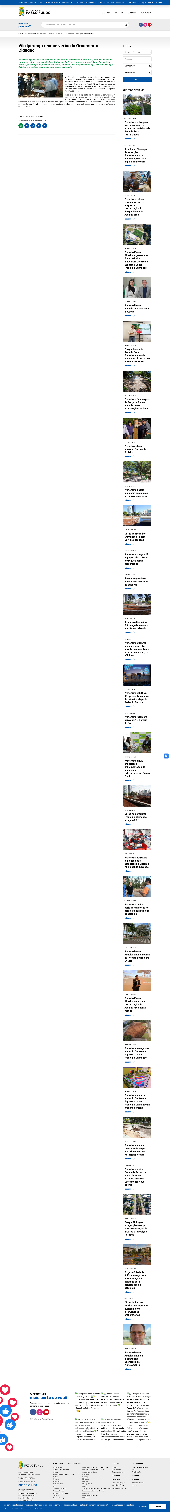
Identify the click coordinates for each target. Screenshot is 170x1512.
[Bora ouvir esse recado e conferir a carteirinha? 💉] (139, 1430)
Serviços (80, 2)
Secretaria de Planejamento (35, 34)
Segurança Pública (59, 1488)
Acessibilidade (53, 2)
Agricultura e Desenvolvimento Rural (95, 1467)
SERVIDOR (135, 1479)
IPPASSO (85, 1498)
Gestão (55, 1477)
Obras (55, 1486)
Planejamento (87, 1484)
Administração (58, 1467)
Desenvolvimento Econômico (63, 1474)
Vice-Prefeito (116, 1470)
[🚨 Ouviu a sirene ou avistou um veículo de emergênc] (113, 1404)
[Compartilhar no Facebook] (26, 125)
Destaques (142, 2)
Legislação (132, 2)
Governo (119, 13)
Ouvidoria (132, 13)
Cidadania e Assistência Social (93, 1470)
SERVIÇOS (135, 1476)
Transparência (90, 2)
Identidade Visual (118, 1485)
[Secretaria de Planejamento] (34, 14)
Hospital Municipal (59, 1498)
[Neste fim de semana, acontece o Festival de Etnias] (87, 1430)
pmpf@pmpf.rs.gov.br (25, 1490)
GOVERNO (115, 1464)
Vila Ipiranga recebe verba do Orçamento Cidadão (75, 34)
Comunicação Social (89, 1472)
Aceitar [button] (157, 1507)
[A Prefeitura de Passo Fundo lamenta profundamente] (113, 1430)
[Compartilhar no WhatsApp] (38, 125)
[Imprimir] (20, 125)
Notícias (51, 34)
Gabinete (85, 1474)
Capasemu (86, 1493)
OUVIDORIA (116, 1476)
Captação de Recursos (61, 1470)
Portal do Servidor (155, 2)
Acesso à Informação (106, 2)
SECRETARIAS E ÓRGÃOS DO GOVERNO (67, 1464)
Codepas (56, 1495)
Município (71, 2)
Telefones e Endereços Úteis (140, 1468)
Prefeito (114, 1467)
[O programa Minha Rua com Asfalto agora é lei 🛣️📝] (87, 1404)
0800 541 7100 (27, 1485)
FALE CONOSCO (137, 1464)
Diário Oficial (121, 2)
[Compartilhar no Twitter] (32, 125)
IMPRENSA (116, 1479)
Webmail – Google (138, 1483)
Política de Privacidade (120, 1489)
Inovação (85, 1481)
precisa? (24, 25)
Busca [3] (41, 2)
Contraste (64, 2)
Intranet (134, 1485)
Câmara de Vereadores (61, 1493)
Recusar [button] (142, 1507)
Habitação (56, 1481)
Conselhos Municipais (90, 1495)
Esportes (56, 1479)
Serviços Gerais (58, 1491)
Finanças (85, 1479)
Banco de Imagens (118, 1483)
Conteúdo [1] (23, 2)
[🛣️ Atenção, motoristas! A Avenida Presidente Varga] (139, 1404)
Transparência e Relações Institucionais (96, 1488)
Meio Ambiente (58, 1484)
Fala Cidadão (145, 13)
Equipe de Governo (118, 1472)
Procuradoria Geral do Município (93, 1491)
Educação (86, 1477)
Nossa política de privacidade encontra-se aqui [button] (23, 1508)
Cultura (55, 1472)
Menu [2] (33, 2)
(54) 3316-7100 (30, 1478)
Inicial (20, 34)
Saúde (84, 1486)
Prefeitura (105, 13)
